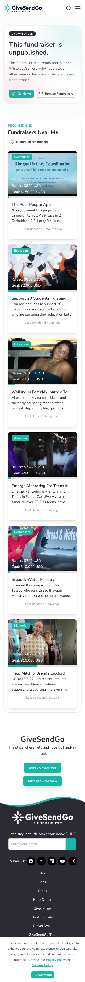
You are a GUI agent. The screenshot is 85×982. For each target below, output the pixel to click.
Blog (42, 873)
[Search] (69, 8)
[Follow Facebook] (31, 861)
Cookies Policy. (42, 965)
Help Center (42, 899)
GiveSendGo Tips (42, 934)
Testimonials (42, 917)
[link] (42, 195)
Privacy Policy (56, 960)
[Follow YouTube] (62, 861)
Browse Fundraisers (59, 94)
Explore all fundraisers (32, 142)
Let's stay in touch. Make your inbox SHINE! (42, 834)
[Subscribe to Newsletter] (70, 844)
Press (42, 890)
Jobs (42, 882)
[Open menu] (78, 8)
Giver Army (43, 908)
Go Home (24, 94)
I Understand (43, 975)
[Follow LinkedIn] (52, 861)
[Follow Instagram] (72, 861)
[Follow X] (41, 861)
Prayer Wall (42, 926)
